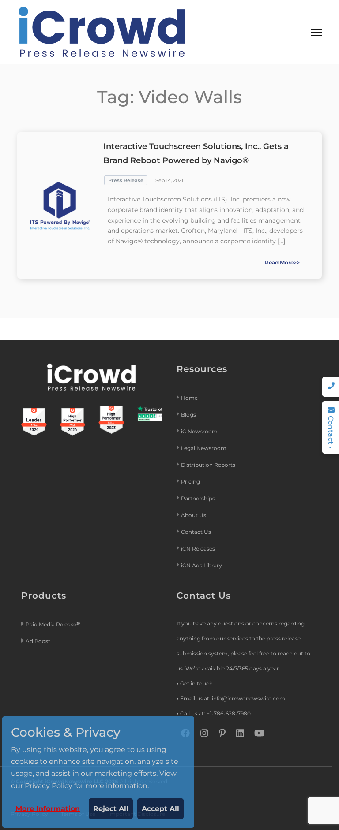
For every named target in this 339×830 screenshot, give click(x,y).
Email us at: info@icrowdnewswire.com (232, 698)
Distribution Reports (209, 465)
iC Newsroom (200, 431)
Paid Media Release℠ (53, 624)
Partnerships (198, 498)
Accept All (160, 808)
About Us (193, 515)
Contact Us (196, 532)
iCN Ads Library (201, 565)
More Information (47, 808)
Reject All (110, 808)
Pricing (191, 481)
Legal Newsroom (204, 448)
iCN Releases (198, 548)
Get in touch (196, 683)
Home (189, 398)
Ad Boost (38, 641)
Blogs (188, 414)
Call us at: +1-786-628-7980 (215, 713)
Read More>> (282, 262)
